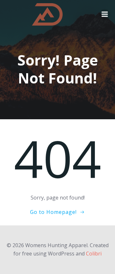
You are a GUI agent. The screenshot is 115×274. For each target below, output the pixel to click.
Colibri (94, 253)
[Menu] (104, 14)
